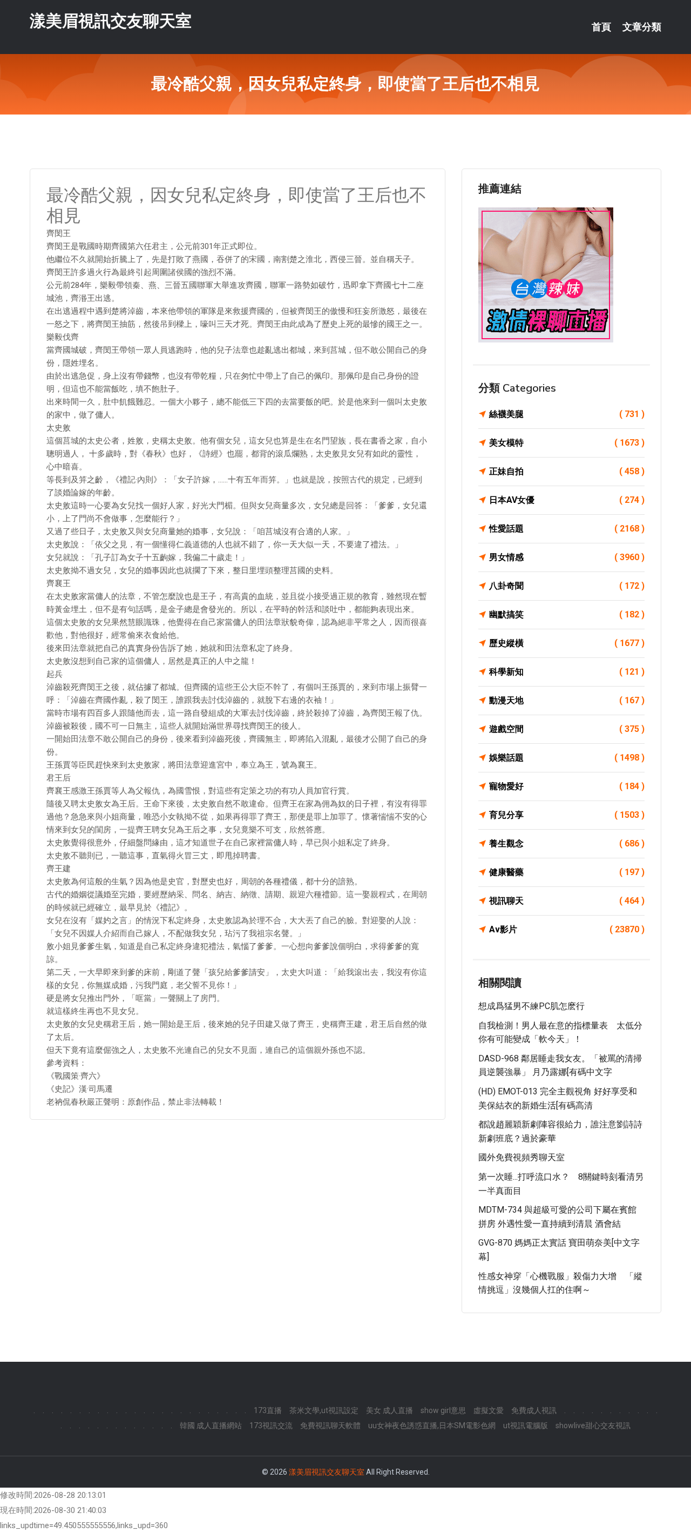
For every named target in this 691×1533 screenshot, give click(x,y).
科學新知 (567, 672)
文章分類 (641, 27)
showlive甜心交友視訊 (593, 1425)
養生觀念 (567, 843)
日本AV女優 (567, 500)
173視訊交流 (271, 1425)
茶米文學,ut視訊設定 (323, 1410)
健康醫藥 (567, 872)
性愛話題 (567, 528)
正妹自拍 (567, 471)
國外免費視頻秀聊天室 (521, 1157)
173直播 (268, 1410)
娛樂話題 (567, 757)
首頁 (601, 27)
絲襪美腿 (567, 414)
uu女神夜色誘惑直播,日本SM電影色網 (432, 1425)
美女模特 (567, 443)
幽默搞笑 (567, 614)
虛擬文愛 (488, 1410)
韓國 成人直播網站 (211, 1425)
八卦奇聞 (567, 586)
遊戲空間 (567, 729)
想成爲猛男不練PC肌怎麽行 (531, 1006)
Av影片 (567, 929)
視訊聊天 (567, 901)
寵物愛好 (567, 786)
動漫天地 (567, 700)
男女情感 (567, 557)
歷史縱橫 (567, 643)
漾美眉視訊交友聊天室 (111, 20)
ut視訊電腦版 (525, 1425)
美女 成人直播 (389, 1410)
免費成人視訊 (534, 1410)
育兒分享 (567, 815)
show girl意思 (443, 1410)
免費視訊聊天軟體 (330, 1425)
